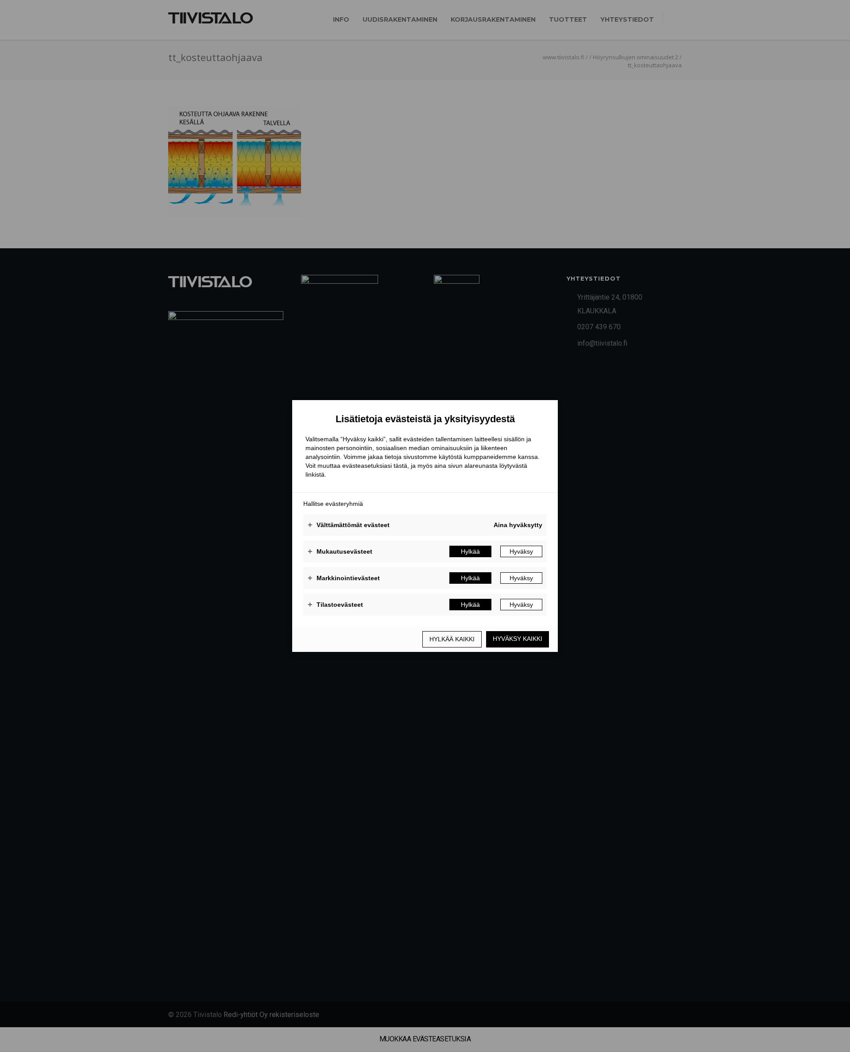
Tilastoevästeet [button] (335, 604)
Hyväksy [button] (521, 551)
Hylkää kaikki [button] (452, 639)
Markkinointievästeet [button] (344, 578)
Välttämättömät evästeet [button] (349, 524)
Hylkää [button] (470, 551)
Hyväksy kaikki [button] (517, 638)
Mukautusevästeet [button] (340, 551)
